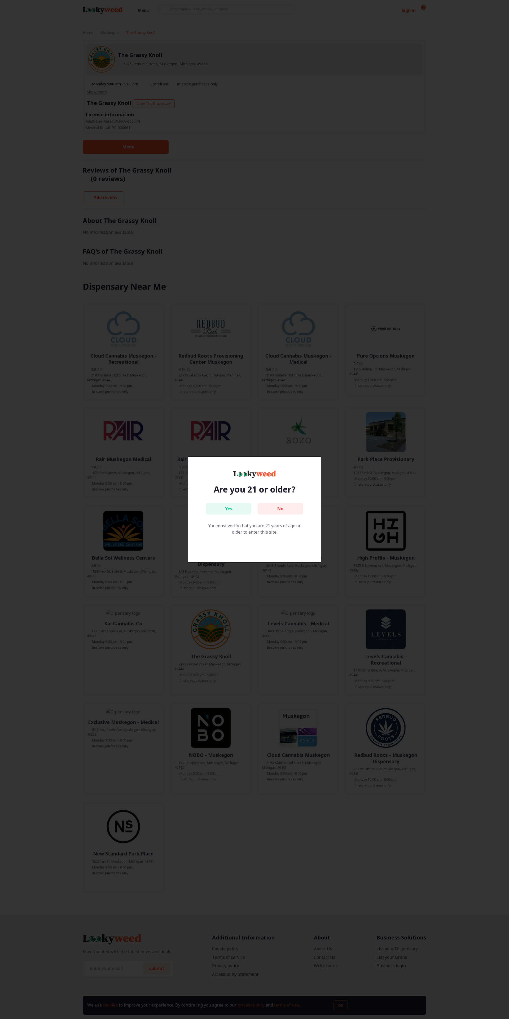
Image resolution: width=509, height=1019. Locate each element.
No (280, 509)
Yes (228, 509)
